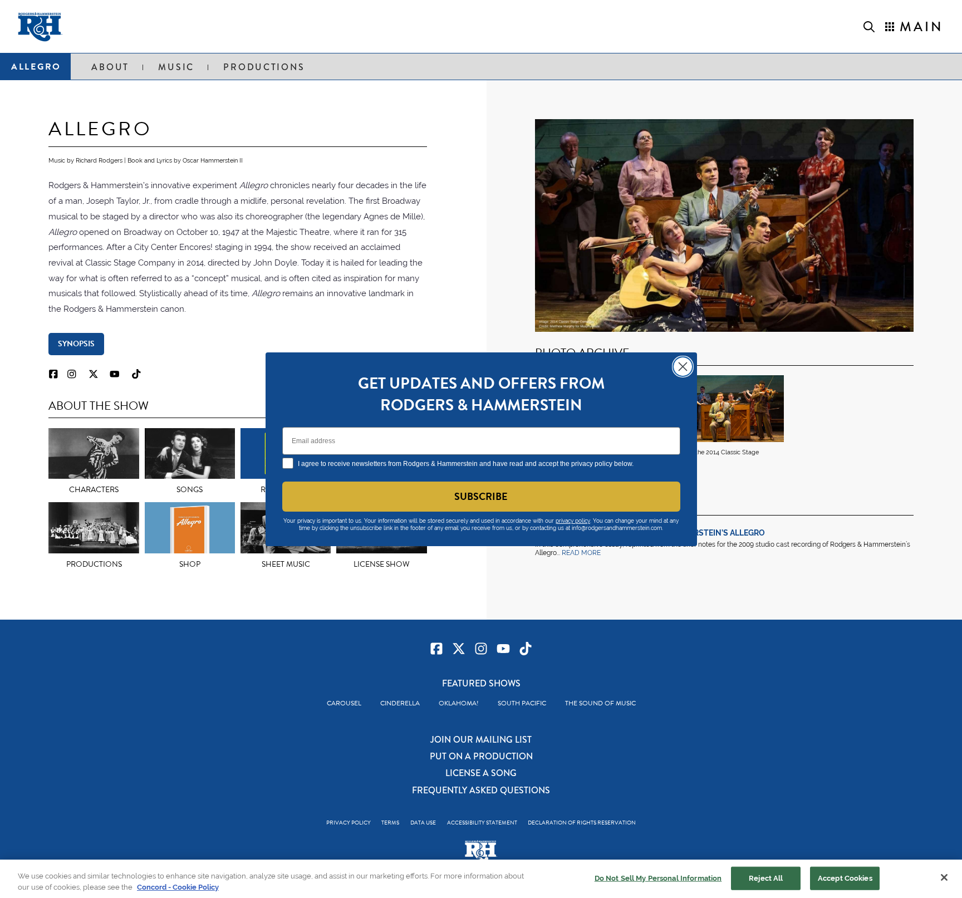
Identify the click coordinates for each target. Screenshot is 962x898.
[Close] (944, 877)
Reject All (766, 878)
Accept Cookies (845, 878)
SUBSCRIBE (481, 496)
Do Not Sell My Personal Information (658, 878)
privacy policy (573, 521)
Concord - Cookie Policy (178, 886)
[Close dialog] (683, 366)
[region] (481, 879)
